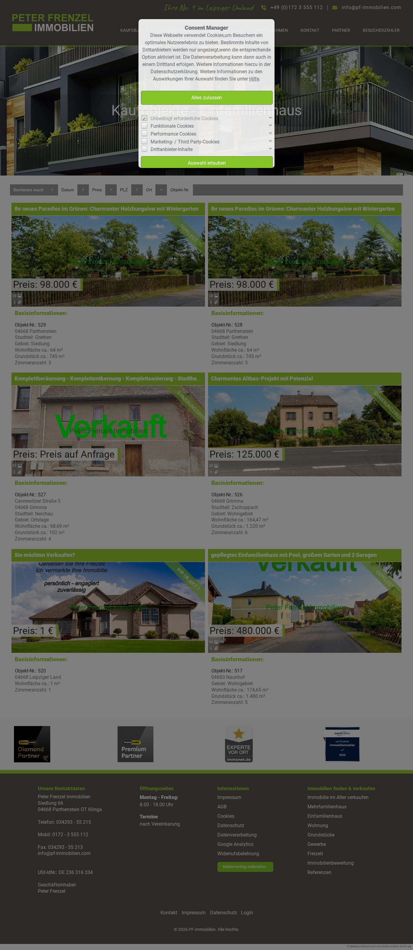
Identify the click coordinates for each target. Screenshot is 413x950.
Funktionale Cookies (172, 126)
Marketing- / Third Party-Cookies (185, 142)
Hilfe (254, 79)
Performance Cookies (173, 134)
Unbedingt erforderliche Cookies (184, 118)
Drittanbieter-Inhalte (172, 149)
